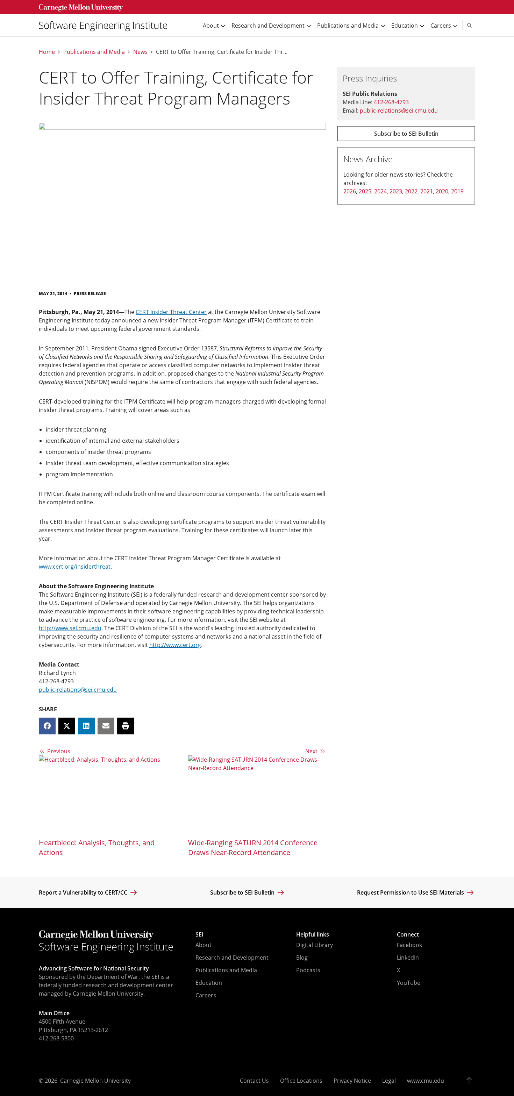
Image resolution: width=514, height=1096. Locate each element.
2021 (426, 191)
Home (47, 52)
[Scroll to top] (470, 1080)
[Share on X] (66, 726)
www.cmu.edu (425, 1080)
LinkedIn (408, 957)
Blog (302, 957)
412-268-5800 (56, 1038)
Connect (408, 934)
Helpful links (312, 934)
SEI (199, 934)
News (140, 52)
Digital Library (314, 945)
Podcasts (308, 970)
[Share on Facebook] (47, 726)
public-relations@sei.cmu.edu (78, 689)
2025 (365, 191)
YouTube (408, 983)
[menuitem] (106, 25)
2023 (396, 191)
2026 (349, 191)
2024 (380, 191)
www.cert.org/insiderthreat (74, 566)
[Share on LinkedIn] (86, 726)
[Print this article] (125, 726)
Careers (205, 995)
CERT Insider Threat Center (171, 312)
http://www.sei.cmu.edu (70, 628)
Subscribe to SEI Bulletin (406, 133)
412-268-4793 (391, 102)
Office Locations (301, 1080)
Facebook (409, 945)
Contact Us (254, 1080)
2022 (411, 191)
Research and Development (232, 957)
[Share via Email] (106, 726)
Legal (389, 1080)
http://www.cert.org (175, 645)
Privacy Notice (352, 1080)
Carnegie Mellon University (95, 1080)
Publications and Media (94, 52)
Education (208, 983)
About (203, 945)
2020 (442, 191)
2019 (457, 191)
